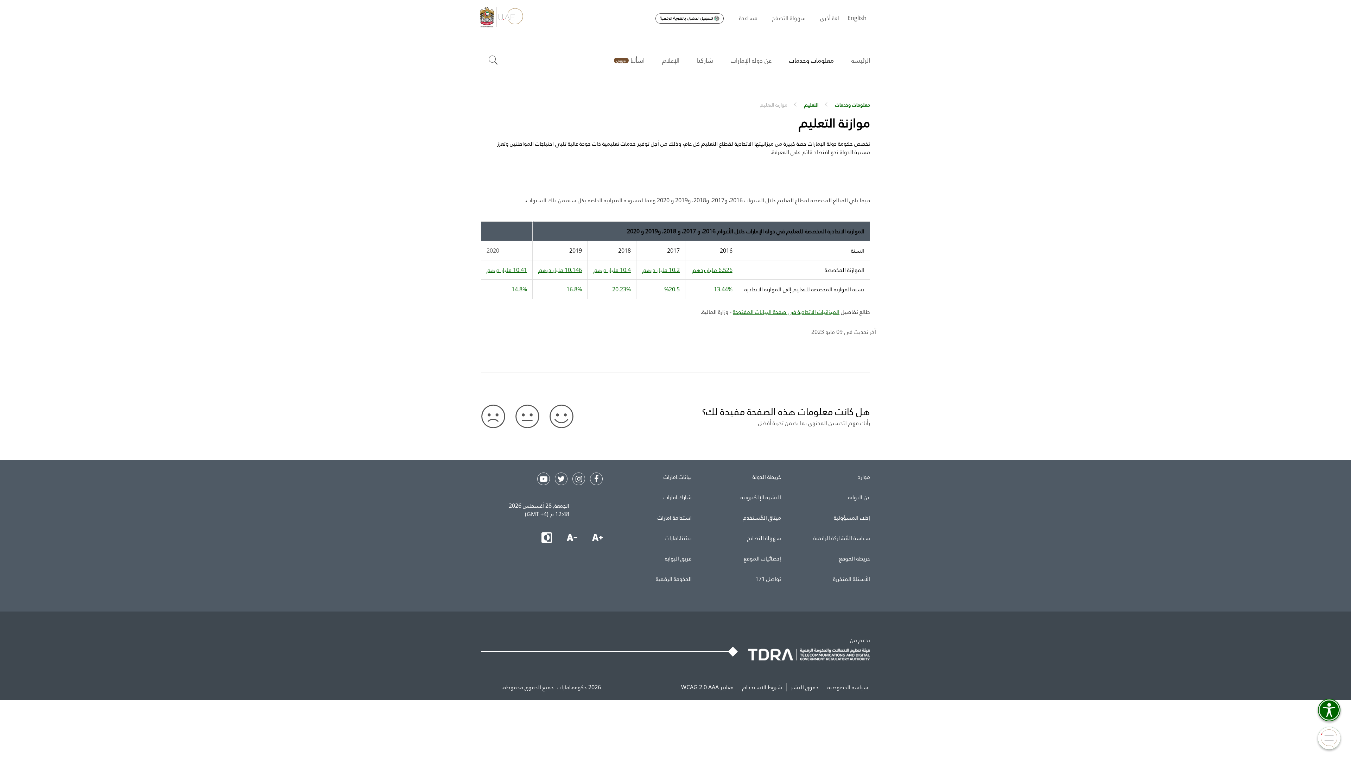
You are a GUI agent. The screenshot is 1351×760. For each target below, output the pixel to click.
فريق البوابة (678, 558)
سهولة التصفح (764, 538)
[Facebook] (596, 479)
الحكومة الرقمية (674, 579)
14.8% (519, 289)
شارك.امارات (678, 497)
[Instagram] (578, 479)
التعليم (811, 104)
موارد (864, 477)
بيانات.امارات (678, 477)
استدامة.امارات (675, 517)
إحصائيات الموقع (762, 558)
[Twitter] (561, 479)
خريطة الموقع (854, 558)
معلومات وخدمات (852, 104)
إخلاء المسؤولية (852, 517)
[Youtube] (543, 479)
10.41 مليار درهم (507, 270)
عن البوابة (859, 497)
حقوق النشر (805, 687)
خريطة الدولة (767, 477)
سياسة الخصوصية (847, 687)
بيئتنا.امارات (678, 538)
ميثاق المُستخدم (762, 517)
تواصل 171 (768, 579)
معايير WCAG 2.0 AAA (707, 687)
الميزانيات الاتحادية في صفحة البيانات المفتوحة (786, 312)
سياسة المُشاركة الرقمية (841, 538)
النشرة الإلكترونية (761, 497)
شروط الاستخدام (762, 687)
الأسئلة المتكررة (851, 579)
